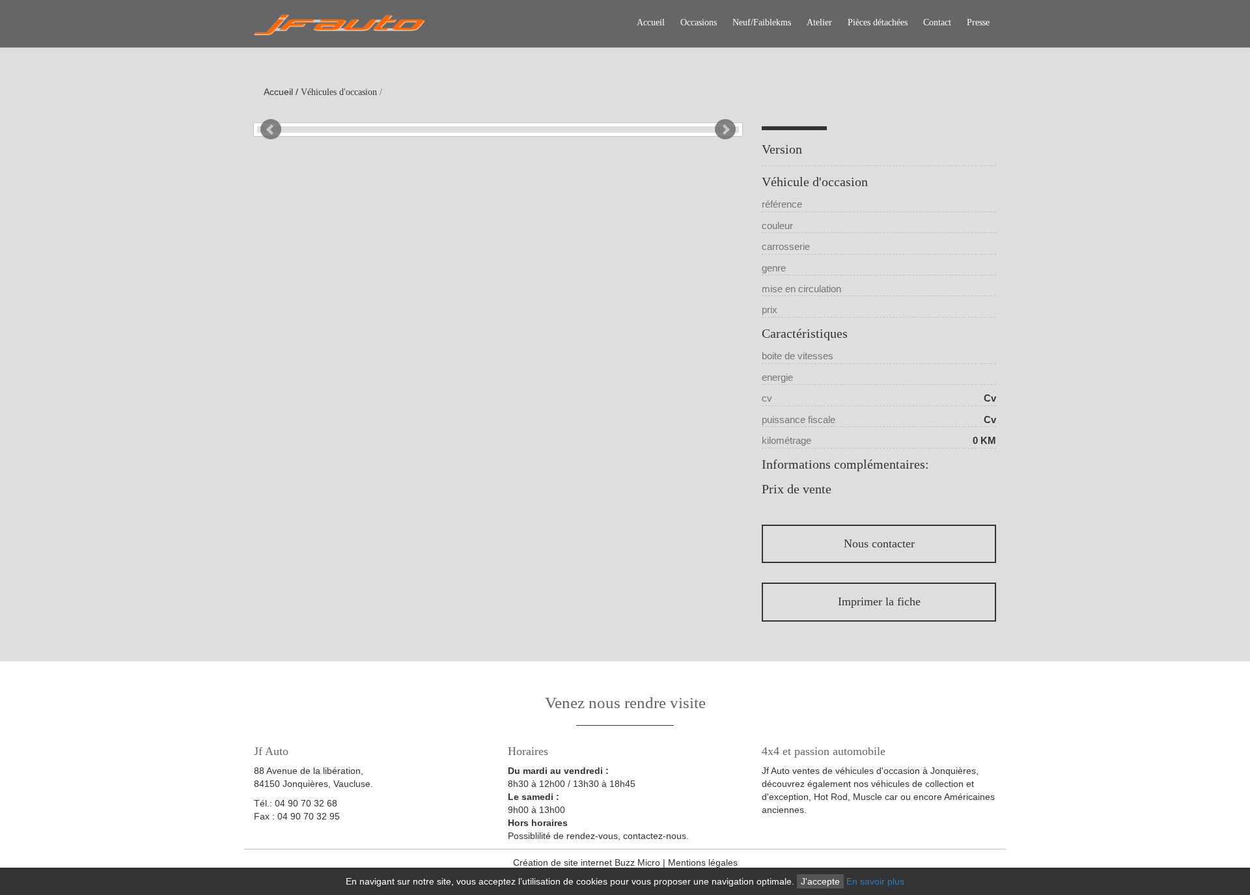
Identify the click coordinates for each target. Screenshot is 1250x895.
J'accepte (820, 881)
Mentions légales (703, 862)
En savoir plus (875, 881)
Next (725, 129)
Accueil (651, 22)
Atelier (819, 22)
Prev (270, 129)
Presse (978, 22)
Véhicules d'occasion (339, 92)
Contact (937, 22)
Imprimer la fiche (879, 601)
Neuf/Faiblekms (761, 22)
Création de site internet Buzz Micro (586, 862)
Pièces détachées (878, 22)
